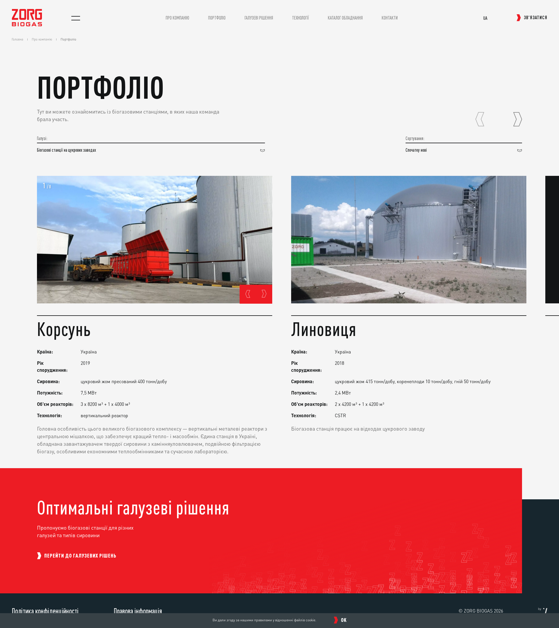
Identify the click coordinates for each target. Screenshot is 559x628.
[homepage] (27, 25)
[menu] (75, 18)
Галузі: (42, 138)
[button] (479, 119)
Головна (17, 39)
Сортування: (415, 138)
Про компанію (42, 39)
